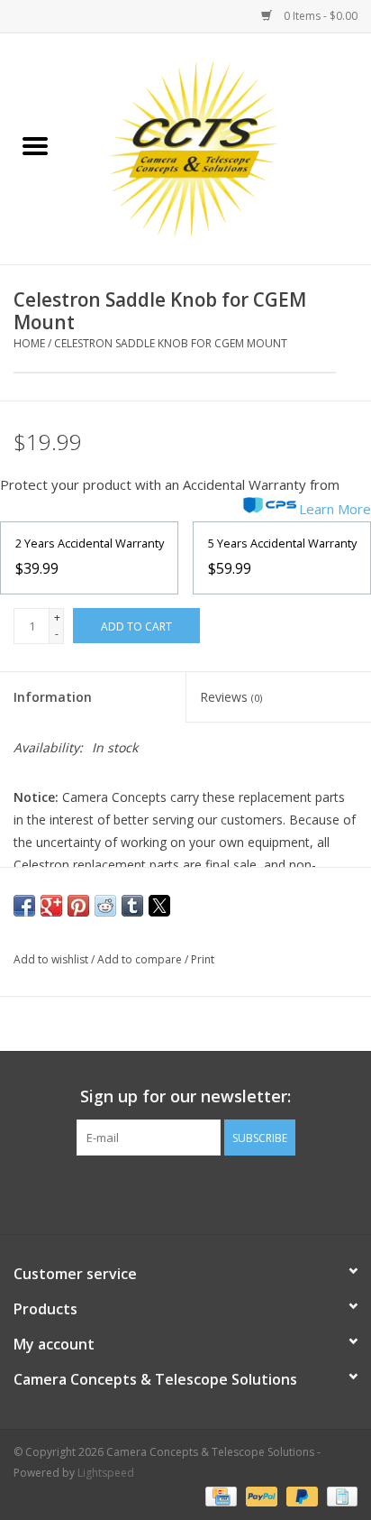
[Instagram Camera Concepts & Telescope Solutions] (218, 1192)
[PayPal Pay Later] (300, 1495)
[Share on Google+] (51, 906)
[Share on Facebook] (24, 906)
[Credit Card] (219, 1495)
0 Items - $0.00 (319, 15)
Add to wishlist (52, 959)
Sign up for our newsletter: (185, 1096)
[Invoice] (339, 1495)
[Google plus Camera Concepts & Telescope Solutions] (185, 1192)
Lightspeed (105, 1472)
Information (53, 696)
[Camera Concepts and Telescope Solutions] (220, 147)
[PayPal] (260, 1495)
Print (202, 959)
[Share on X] (159, 906)
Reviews (231, 696)
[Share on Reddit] (105, 906)
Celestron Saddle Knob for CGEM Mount (170, 343)
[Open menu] (35, 145)
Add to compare (141, 959)
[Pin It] (78, 906)
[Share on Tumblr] (132, 906)
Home (29, 343)
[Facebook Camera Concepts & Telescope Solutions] (153, 1192)
